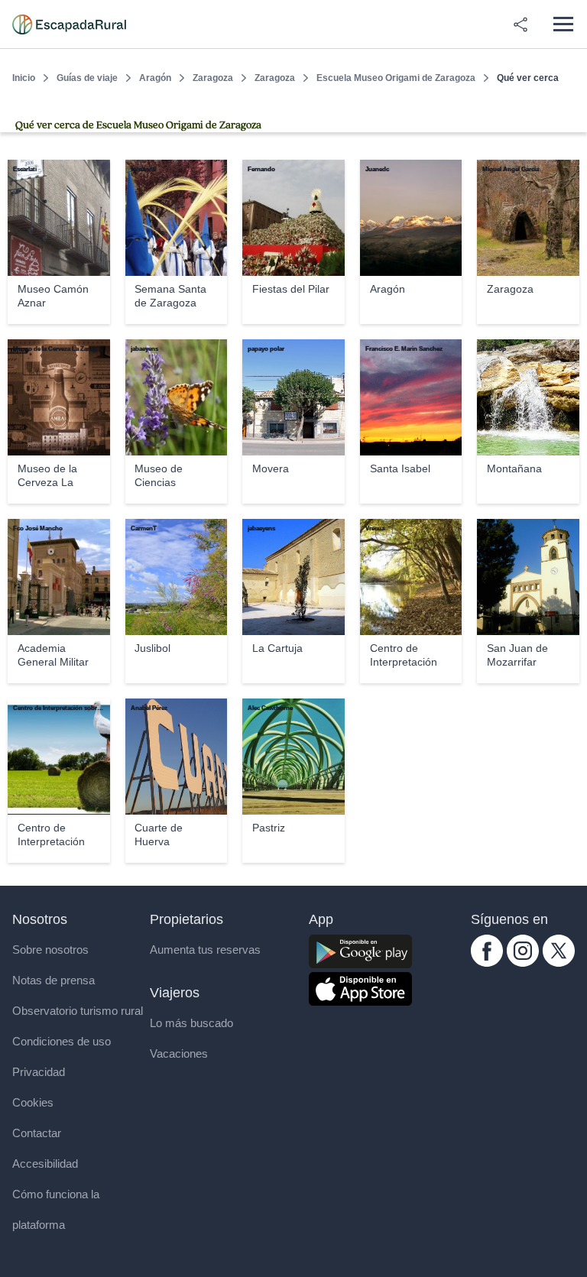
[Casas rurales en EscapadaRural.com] (69, 24)
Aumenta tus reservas (205, 949)
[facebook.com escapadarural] (487, 962)
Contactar (36, 1132)
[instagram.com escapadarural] (523, 962)
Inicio (23, 78)
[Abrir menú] (563, 24)
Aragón (155, 78)
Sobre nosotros (50, 949)
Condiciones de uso (61, 1041)
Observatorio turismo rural (77, 1010)
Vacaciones (179, 1053)
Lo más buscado (191, 1022)
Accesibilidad (45, 1163)
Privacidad (38, 1071)
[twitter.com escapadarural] (559, 962)
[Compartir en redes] (520, 24)
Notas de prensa (53, 980)
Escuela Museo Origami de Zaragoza (395, 78)
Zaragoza (213, 78)
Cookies (33, 1102)
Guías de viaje (87, 78)
